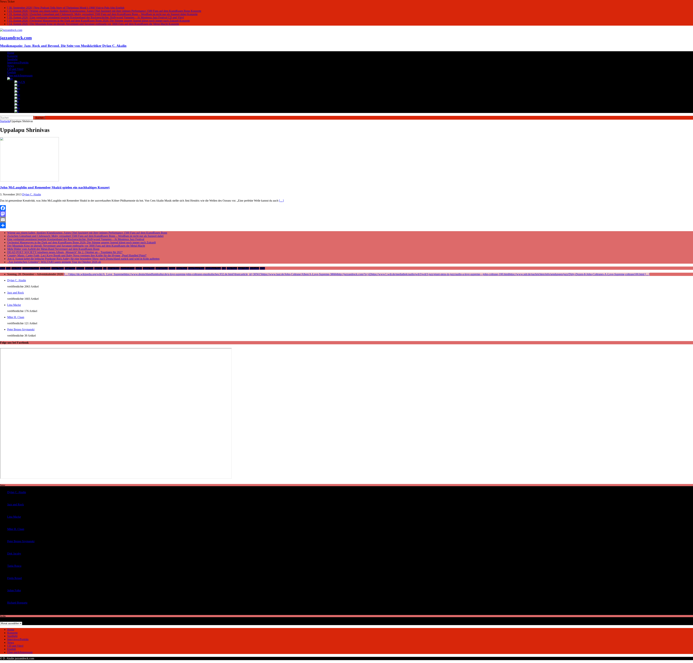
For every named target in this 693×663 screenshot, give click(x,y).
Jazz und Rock (161, 268)
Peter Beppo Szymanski (20, 329)
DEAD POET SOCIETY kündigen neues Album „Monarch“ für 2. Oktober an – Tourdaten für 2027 (65, 252)
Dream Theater (57, 268)
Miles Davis (232, 268)
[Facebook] (346, 208)
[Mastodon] (346, 214)
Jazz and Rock (113, 268)
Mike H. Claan (15, 317)
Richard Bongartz (17, 602)
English (11, 72)
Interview (98, 268)
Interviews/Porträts (18, 62)
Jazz (105, 268)
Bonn (8, 268)
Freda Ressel (14, 578)
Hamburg (80, 268)
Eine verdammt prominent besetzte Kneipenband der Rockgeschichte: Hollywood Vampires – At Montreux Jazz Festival (75, 239)
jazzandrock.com (127, 268)
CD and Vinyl (15, 69)
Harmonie (89, 268)
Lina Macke (14, 304)
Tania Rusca (14, 565)
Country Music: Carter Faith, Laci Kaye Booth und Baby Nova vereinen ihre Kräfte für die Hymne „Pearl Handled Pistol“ (77, 255)
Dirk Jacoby (14, 553)
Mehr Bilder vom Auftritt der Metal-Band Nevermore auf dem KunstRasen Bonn (53, 248)
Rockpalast (254, 268)
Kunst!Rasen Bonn (196, 268)
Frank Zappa (70, 268)
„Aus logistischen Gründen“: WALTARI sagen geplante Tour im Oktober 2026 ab (54, 261)
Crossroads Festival (30, 268)
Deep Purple (45, 268)
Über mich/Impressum (19, 75)
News (10, 65)
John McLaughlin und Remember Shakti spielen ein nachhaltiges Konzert (55, 187)
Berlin (2, 268)
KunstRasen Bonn (213, 268)
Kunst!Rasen (181, 268)
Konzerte (12, 56)
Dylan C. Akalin (31, 194)
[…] (281, 200)
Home (10, 52)
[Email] (346, 220)
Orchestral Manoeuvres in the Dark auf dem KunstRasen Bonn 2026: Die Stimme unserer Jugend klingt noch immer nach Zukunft (81, 242)
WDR (262, 268)
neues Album (243, 268)
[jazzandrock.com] (11, 30)
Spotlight (12, 59)
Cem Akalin (16, 268)
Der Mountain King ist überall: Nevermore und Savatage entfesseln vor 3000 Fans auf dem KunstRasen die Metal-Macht (76, 245)
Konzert (172, 268)
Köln (224, 268)
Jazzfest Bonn (149, 268)
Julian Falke (14, 590)
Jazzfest (138, 268)
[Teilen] (346, 225)
